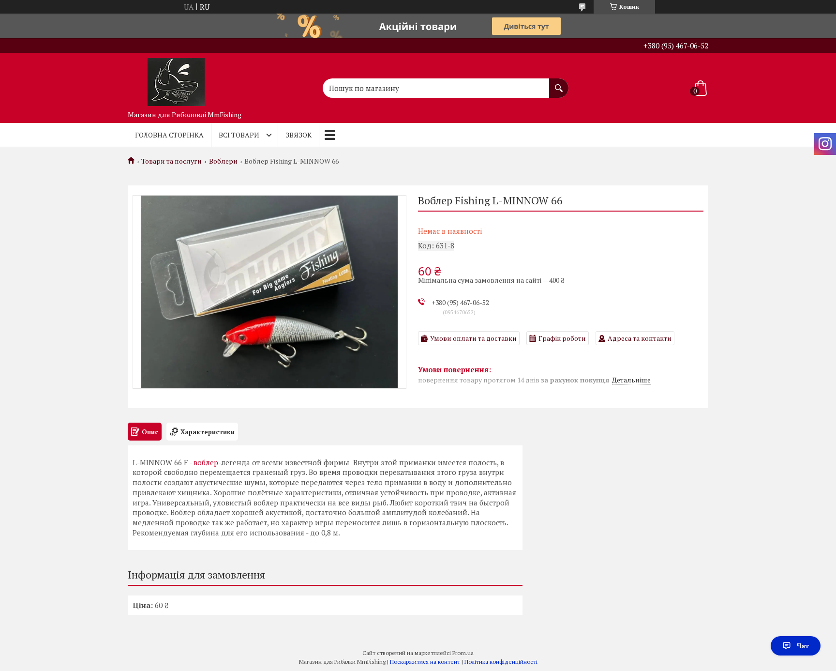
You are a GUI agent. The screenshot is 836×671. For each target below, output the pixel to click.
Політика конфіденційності (500, 661)
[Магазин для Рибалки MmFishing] (176, 79)
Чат (803, 645)
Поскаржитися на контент (425, 661)
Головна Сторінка (169, 134)
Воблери (223, 161)
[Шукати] (558, 83)
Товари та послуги (171, 161)
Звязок (298, 134)
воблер (206, 462)
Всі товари (239, 134)
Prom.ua (463, 652)
